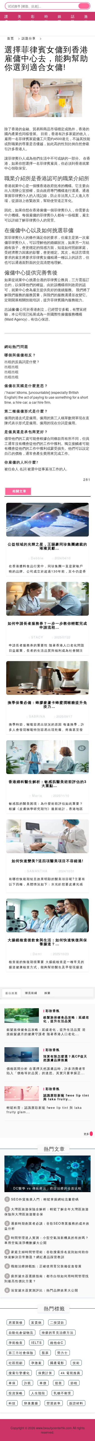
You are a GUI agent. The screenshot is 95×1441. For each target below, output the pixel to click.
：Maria (34, 795)
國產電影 (57, 1363)
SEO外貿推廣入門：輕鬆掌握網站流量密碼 (42, 1199)
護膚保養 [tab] (6, 24)
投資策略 (16, 1393)
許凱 (27, 1383)
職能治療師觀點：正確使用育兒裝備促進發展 (44, 1266)
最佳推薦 (11, 993)
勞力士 (62, 1352)
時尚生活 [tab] (46, 24)
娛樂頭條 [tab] (60, 24)
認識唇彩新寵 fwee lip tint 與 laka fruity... (66, 1097)
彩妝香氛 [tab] (33, 24)
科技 (12, 1403)
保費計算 (45, 1373)
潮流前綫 (31, 993)
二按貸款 (57, 1322)
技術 (76, 1363)
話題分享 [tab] (73, 24)
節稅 (74, 1383)
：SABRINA (34, 716)
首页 (10, 38)
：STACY (34, 637)
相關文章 (18, 491)
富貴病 (36, 1322)
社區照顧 (16, 1363)
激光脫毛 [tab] (86, 24)
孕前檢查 (16, 1342)
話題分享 (29, 38)
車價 (43, 1383)
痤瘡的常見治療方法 (58, 1332)
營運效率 (54, 1403)
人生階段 (38, 1393)
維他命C (56, 1342)
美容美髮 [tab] (20, 24)
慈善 (58, 1383)
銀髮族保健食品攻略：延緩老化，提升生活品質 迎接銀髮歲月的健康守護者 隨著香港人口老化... (46, 1031)
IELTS (36, 1342)
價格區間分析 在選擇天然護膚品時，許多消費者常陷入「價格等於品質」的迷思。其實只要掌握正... (46, 1070)
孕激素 (36, 1363)
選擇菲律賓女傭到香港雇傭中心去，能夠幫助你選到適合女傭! (46, 57)
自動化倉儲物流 (21, 1332)
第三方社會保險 (21, 1352)
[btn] (83, 6)
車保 (12, 1383)
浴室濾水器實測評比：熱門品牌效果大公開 (42, 1290)
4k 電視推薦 (70, 1373)
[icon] (91, 1133)
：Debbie (34, 558)
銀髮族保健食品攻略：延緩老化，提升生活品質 (66, 1019)
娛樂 (47, 993)
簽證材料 (76, 1403)
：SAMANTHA (34, 871)
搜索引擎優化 (19, 1373)
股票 (45, 1352)
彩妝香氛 (53, 1010)
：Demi (34, 954)
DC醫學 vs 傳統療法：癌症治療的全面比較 (47, 1188)
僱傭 (15, 309)
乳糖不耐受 (62, 1393)
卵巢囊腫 (31, 1403)
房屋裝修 (16, 1322)
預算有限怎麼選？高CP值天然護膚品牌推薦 (65, 1058)
